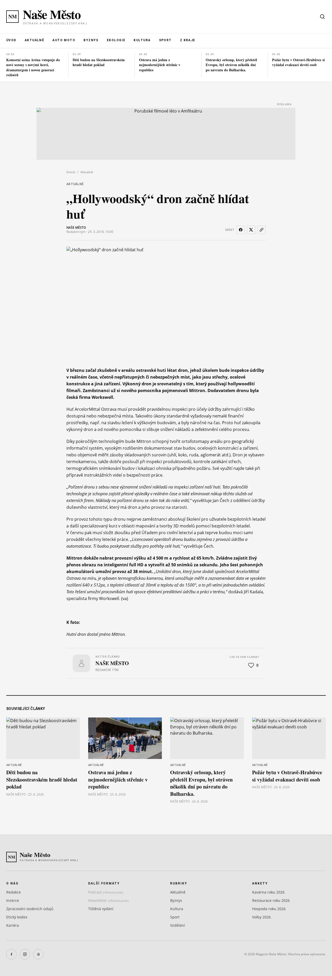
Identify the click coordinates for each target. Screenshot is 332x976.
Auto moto (63, 40)
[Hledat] (322, 16)
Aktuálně (34, 40)
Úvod (11, 40)
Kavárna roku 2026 (268, 892)
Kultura (142, 40)
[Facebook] (11, 954)
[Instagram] (25, 954)
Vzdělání (177, 925)
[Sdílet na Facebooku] (241, 230)
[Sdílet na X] (251, 230)
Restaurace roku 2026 (271, 900)
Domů (70, 172)
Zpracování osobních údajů (29, 908)
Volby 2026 (261, 917)
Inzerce (12, 900)
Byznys (91, 40)
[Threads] (38, 954)
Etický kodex (16, 917)
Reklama (284, 104)
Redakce (13, 892)
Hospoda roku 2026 (269, 908)
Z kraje (187, 40)
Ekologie (116, 40)
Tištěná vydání (100, 908)
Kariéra (12, 925)
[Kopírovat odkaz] (261, 230)
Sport (165, 40)
